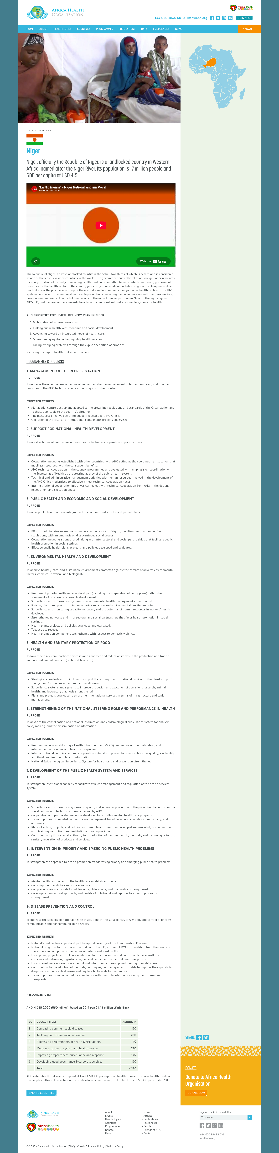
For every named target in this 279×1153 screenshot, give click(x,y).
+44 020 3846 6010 (169, 18)
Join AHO (244, 18)
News (178, 29)
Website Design (115, 1146)
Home (30, 29)
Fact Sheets (150, 1122)
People (147, 1126)
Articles (148, 1115)
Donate (248, 29)
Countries (83, 29)
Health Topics (62, 29)
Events (109, 1115)
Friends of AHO (152, 1130)
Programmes (104, 29)
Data (144, 29)
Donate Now (196, 1093)
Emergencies (161, 29)
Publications (127, 29)
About (43, 29)
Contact (148, 1133)
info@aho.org (197, 18)
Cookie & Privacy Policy (90, 1146)
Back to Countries (41, 1093)
